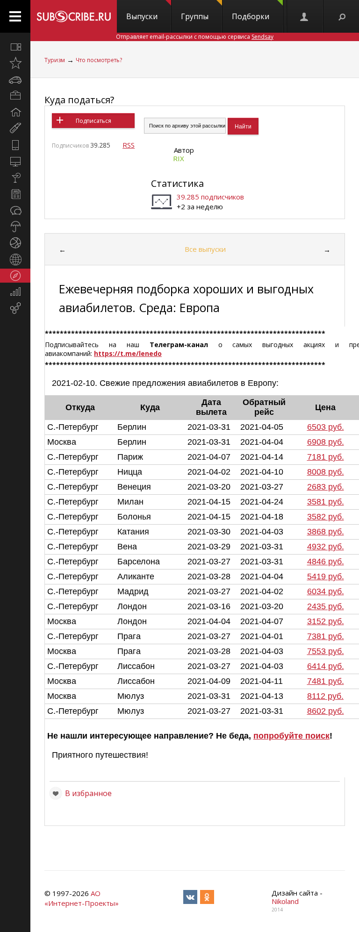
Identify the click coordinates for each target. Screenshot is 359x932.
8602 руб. (325, 711)
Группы (194, 16)
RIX (178, 158)
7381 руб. (325, 636)
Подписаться (93, 121)
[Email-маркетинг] (15, 308)
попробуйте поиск (291, 735)
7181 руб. (325, 457)
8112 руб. (325, 696)
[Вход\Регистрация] (304, 16)
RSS (128, 144)
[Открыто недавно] (15, 63)
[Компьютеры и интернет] (15, 161)
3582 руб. (325, 516)
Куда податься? (79, 99)
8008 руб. (325, 472)
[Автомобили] (15, 79)
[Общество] (15, 210)
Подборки (250, 16)
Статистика (177, 183)
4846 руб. (325, 561)
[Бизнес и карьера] (15, 96)
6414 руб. (325, 666)
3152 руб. (325, 621)
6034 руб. (325, 591)
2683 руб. (325, 486)
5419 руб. (325, 576)
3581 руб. (325, 501)
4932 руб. (325, 546)
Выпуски (142, 16)
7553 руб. (325, 651)
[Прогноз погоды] (15, 227)
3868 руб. (325, 531)
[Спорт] (15, 243)
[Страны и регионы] (15, 259)
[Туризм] (15, 276)
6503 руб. (325, 427)
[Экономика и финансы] (15, 292)
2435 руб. (325, 606)
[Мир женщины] (15, 128)
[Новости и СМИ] (15, 194)
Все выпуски (205, 249)
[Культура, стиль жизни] (15, 178)
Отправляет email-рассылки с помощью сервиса (194, 37)
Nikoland (285, 901)
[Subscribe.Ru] (73, 16)
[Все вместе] (15, 47)
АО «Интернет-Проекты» (81, 898)
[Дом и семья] (15, 112)
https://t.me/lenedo (128, 353)
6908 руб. (325, 442)
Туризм (54, 60)
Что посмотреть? (99, 60)
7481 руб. (325, 681)
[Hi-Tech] (15, 145)
